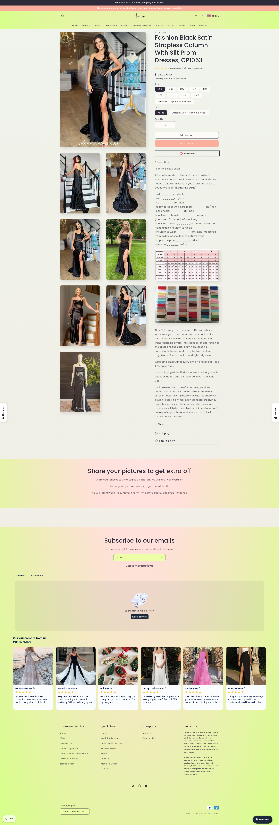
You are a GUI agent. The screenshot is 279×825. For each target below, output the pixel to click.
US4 (182, 89)
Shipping (159, 78)
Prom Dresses (108, 748)
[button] (63, 16)
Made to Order (109, 763)
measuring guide (185, 187)
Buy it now (186, 143)
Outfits (105, 758)
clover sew (198, 813)
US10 (160, 95)
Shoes (104, 753)
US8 (205, 89)
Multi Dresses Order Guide (74, 753)
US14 (184, 95)
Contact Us (148, 738)
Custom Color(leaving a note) (189, 112)
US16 (196, 95)
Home (104, 733)
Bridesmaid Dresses (111, 743)
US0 (160, 89)
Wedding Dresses (110, 738)
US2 (171, 89)
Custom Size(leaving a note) (174, 101)
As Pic (161, 112)
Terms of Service (69, 758)
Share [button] (161, 424)
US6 (194, 89)
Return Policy (67, 743)
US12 (172, 95)
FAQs (62, 738)
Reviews (105, 768)
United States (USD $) (73, 811)
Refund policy (67, 763)
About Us (147, 733)
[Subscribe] (162, 557)
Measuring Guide (69, 748)
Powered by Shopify (211, 813)
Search (63, 733)
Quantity (159, 119)
